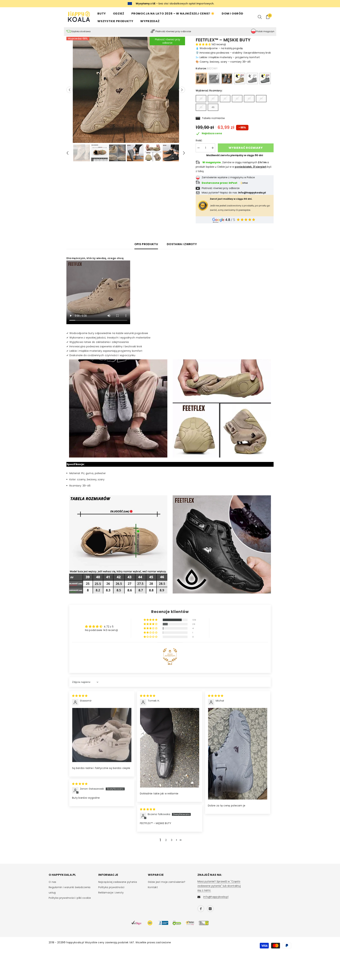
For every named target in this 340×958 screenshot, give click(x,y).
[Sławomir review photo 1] (102, 735)
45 (201, 107)
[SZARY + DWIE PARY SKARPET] (265, 78)
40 (213, 98)
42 (237, 98)
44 (261, 98)
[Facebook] (200, 908)
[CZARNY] (214, 78)
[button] (69, 90)
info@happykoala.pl (215, 897)
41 (225, 98)
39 (201, 98)
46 (213, 107)
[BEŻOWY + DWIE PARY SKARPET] (239, 78)
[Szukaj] (260, 17)
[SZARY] (227, 78)
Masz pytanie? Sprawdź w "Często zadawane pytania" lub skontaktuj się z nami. (219, 886)
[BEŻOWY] (201, 78)
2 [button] (166, 840)
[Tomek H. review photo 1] (169, 748)
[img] (79, 695)
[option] (125, 90)
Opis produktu (146, 244)
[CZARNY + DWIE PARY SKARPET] (252, 78)
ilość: (199, 140)
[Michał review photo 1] (237, 754)
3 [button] (171, 840)
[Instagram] (210, 908)
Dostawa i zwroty (182, 244)
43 (249, 98)
